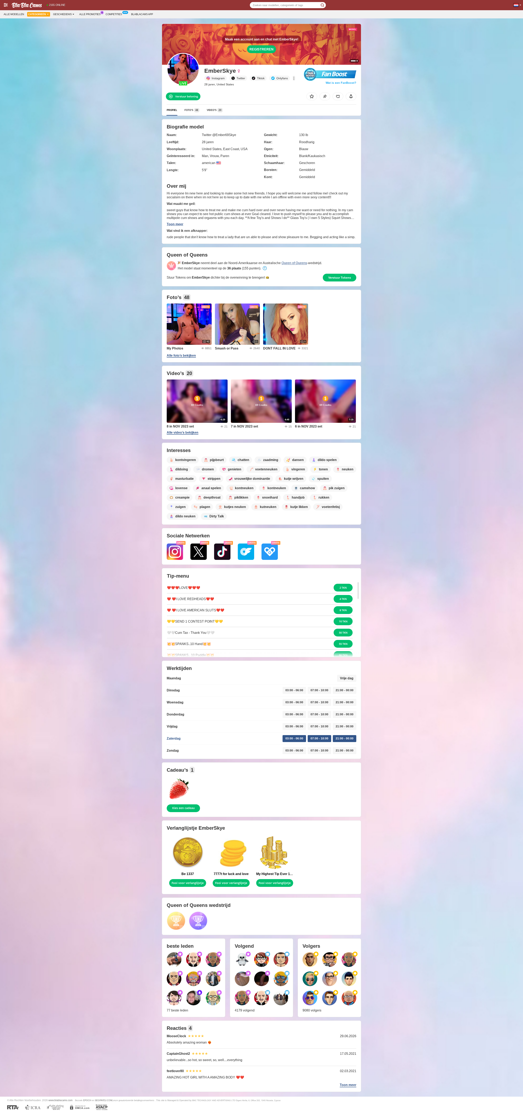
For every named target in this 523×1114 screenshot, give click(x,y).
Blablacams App (142, 14)
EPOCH (87, 1100)
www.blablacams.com (60, 1100)
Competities (114, 14)
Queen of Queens (294, 263)
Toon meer (175, 224)
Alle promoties (90, 14)
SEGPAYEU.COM (103, 1100)
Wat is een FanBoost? (341, 82)
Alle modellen (14, 14)
